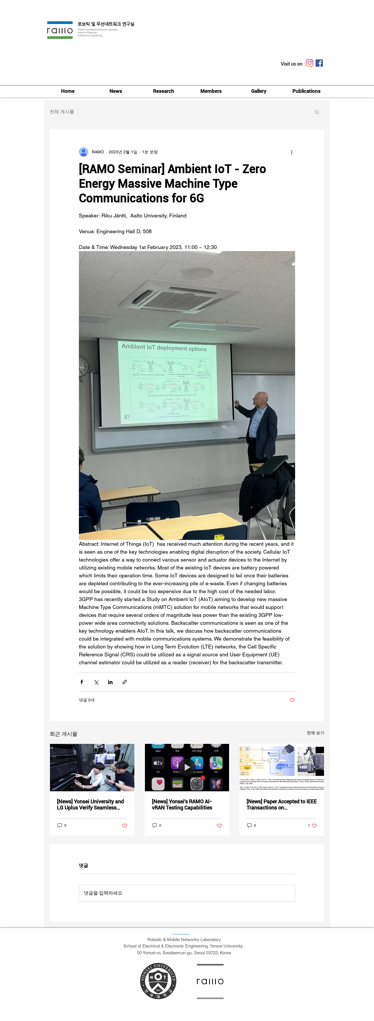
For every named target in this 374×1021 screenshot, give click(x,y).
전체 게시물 (62, 111)
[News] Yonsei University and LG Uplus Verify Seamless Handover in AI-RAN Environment (90, 804)
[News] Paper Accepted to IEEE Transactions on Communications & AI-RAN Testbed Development (282, 804)
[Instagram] (309, 63)
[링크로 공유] (124, 682)
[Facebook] (319, 63)
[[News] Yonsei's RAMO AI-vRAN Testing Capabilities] (187, 767)
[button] (317, 111)
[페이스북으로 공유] (81, 682)
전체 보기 (315, 732)
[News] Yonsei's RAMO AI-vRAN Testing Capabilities (182, 804)
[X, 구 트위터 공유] (96, 682)
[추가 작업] (291, 151)
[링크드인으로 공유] (110, 682)
